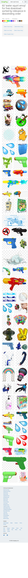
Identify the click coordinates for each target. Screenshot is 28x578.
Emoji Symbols (6, 515)
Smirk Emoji (5, 492)
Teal (21, 528)
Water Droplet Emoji (8, 34)
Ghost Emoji (5, 494)
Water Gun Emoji (8, 30)
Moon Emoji (5, 498)
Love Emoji (5, 503)
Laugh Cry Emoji (6, 506)
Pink (12, 529)
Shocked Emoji (6, 497)
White (16, 529)
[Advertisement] (14, 52)
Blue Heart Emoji (6, 510)
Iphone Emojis (6, 518)
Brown (9, 531)
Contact (16, 522)
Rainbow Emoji (6, 504)
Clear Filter (5, 22)
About (11, 522)
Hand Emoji (5, 516)
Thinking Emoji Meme (7, 509)
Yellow (13, 528)
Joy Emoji (5, 512)
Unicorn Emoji (6, 501)
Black (4, 531)
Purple (8, 529)
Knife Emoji (5, 500)
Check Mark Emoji (6, 507)
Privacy (4, 524)
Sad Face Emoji (6, 489)
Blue (4, 529)
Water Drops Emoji (18, 30)
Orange (8, 528)
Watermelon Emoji (19, 26)
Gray (20, 529)
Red (4, 528)
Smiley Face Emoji (6, 491)
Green (17, 528)
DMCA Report (5, 522)
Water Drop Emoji (8, 26)
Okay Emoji (5, 513)
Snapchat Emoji (6, 495)
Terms (21, 522)
